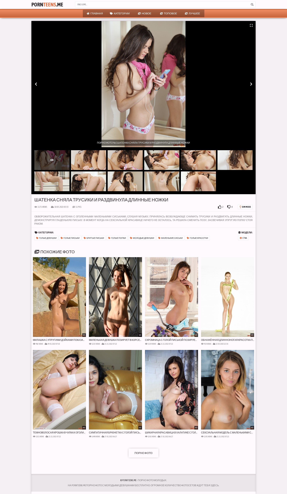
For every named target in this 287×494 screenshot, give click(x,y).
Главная (96, 13)
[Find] (252, 4)
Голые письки (72, 238)
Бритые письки (95, 238)
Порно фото (143, 453)
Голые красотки (199, 238)
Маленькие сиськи (172, 238)
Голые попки (118, 238)
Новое (146, 13)
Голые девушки (48, 238)
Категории (122, 13)
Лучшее (194, 13)
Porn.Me (47, 4)
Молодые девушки (143, 238)
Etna (245, 238)
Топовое (170, 13)
